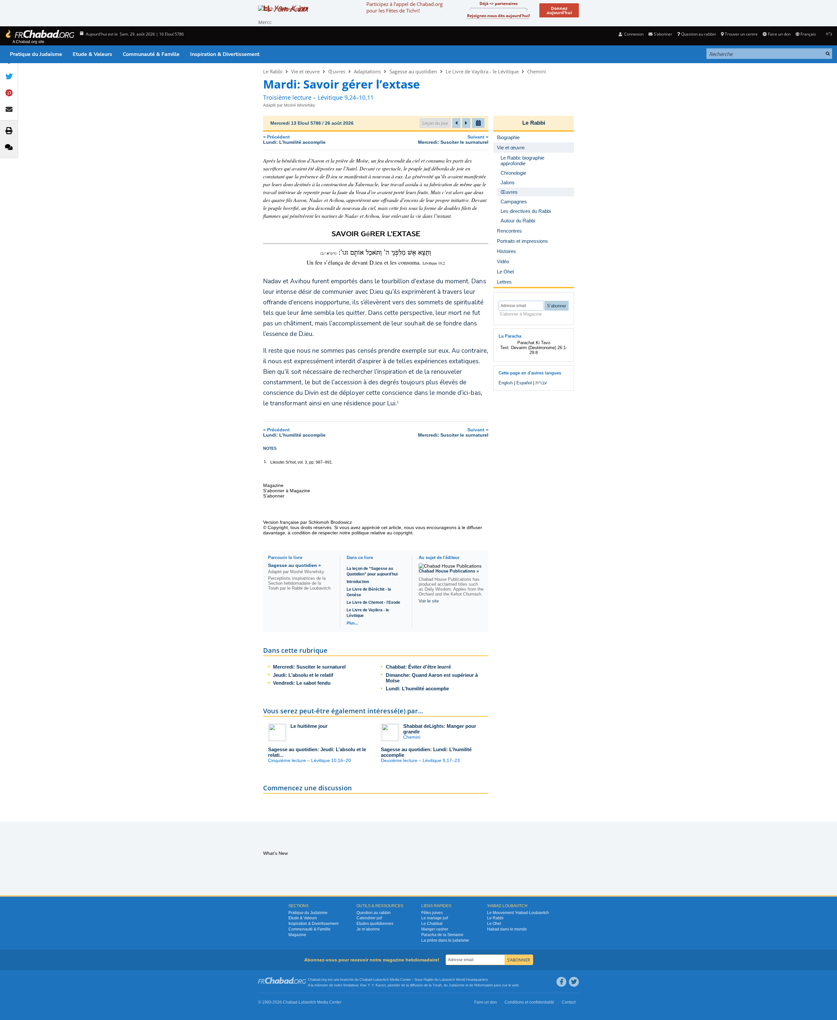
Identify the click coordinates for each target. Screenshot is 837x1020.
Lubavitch (381, 980)
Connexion (633, 34)
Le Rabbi (273, 71)
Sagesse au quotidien (413, 71)
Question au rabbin (698, 34)
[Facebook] (561, 982)
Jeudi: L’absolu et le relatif (303, 675)
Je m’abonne (368, 929)
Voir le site (429, 601)
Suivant (453, 139)
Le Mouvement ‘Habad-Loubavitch (518, 912)
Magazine (297, 934)
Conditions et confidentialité (529, 1002)
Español (524, 382)
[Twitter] (574, 982)
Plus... (352, 623)
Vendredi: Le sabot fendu (302, 683)
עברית (541, 382)
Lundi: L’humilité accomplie (417, 688)
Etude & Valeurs (92, 54)
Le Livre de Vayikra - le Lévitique (482, 71)
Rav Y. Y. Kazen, (373, 985)
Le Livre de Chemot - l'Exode (373, 602)
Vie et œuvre (305, 71)
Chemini (536, 71)
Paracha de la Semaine (442, 934)
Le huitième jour (309, 726)
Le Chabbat (431, 923)
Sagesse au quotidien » (294, 565)
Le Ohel (494, 923)
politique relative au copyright (382, 532)
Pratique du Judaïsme (36, 54)
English (506, 382)
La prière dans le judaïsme (445, 940)
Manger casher (434, 929)
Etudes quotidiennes (375, 923)
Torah (437, 985)
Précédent (294, 139)
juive (497, 985)
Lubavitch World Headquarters (463, 980)
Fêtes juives (432, 912)
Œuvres (336, 71)
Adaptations (367, 71)
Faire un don (779, 34)
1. (265, 461)
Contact (569, 1002)
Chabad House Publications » (449, 571)
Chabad (365, 980)
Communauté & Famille (151, 54)
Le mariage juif (434, 918)
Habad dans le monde (507, 929)
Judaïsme (456, 985)
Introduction (358, 581)
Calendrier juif (369, 918)
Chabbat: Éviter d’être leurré (418, 667)
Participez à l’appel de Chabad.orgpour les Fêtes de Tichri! (404, 7)
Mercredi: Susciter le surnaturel (309, 667)
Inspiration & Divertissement (224, 54)
